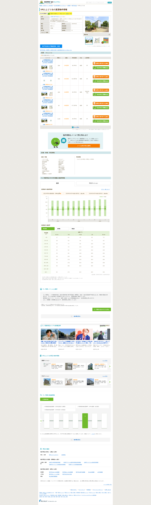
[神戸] (104, 420)
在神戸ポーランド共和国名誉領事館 (57, 464)
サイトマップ (82, 489)
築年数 (58, 228)
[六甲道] (56, 420)
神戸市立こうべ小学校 (54, 474)
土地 (108, 492)
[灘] (75, 420)
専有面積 (45, 228)
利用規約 (89, 489)
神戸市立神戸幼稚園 (80, 472)
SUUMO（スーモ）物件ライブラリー (50, 2)
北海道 (40, 496)
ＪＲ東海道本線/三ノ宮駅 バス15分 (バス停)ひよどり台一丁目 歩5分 (47, 61)
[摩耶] (66, 420)
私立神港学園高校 (53, 476)
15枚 (44, 111)
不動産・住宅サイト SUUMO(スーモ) (46, 492)
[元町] (94, 420)
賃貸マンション (61, 492)
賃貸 (67, 13)
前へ (41, 420)
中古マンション (92, 492)
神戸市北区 (74, 5)
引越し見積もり (65, 495)
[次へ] (110, 366)
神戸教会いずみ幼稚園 (68, 472)
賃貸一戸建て (73, 492)
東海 (54, 496)
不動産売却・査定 (53, 495)
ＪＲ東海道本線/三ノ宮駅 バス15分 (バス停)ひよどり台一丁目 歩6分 (47, 114)
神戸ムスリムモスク (53, 454)
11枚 (44, 124)
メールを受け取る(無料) (84, 145)
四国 (59, 496)
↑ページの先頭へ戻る (107, 484)
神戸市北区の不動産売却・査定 (51, 46)
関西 (57, 496)
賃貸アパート (67, 492)
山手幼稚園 (100, 472)
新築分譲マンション (84, 492)
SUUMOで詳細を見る (101, 67)
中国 (61, 496)
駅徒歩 (73, 228)
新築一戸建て (98, 492)
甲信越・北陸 (50, 496)
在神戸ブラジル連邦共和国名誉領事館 (72, 462)
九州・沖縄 (65, 496)
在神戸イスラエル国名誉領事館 (91, 462)
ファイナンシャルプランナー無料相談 (88, 495)
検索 (110, 2)
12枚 (44, 97)
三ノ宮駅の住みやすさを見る (101, 309)
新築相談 (59, 495)
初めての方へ (74, 489)
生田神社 (64, 454)
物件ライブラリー (77, 495)
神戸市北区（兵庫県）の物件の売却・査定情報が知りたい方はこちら (56, 50)
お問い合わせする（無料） (101, 63)
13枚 (44, 71)
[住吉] (46, 420)
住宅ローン (71, 495)
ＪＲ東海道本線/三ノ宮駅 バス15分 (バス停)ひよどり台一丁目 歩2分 (47, 101)
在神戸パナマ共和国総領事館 (75, 464)
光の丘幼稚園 (91, 472)
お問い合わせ (108, 489)
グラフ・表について (105, 189)
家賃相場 (78, 492)
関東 (46, 496)
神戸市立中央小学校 (67, 474)
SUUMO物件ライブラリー (60, 5)
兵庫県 (68, 5)
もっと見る (105, 360)
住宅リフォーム (46, 495)
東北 (43, 496)
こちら (93, 433)
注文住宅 (41, 495)
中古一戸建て (104, 492)
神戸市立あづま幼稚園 (54, 472)
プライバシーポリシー (98, 489)
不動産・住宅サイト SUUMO (46, 5)
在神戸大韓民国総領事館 (54, 462)
